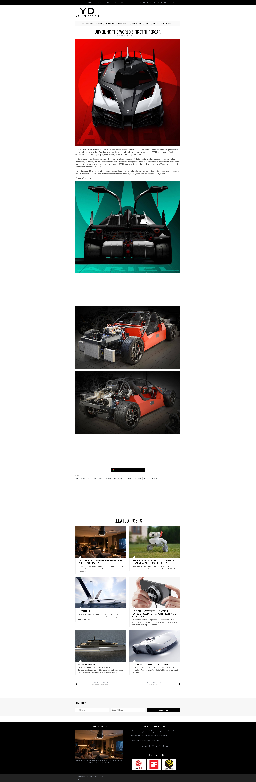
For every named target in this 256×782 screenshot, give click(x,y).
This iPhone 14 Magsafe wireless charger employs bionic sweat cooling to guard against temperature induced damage (154, 614)
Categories (89, 2)
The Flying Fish (84, 611)
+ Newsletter (168, 24)
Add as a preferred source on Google (129, 470)
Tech (100, 24)
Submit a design (103, 2)
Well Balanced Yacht (86, 664)
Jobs (121, 2)
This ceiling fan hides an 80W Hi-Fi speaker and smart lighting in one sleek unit (99, 761)
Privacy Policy (155, 740)
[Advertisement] (144, 12)
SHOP (114, 2)
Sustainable (137, 24)
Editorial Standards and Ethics (140, 740)
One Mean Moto (154, 683)
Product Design (88, 24)
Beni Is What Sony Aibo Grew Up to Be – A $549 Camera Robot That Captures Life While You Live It (154, 561)
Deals (148, 24)
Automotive (110, 24)
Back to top (81, 779)
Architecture (123, 24)
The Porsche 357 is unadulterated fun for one (151, 664)
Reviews (157, 24)
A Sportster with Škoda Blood (101, 683)
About (79, 2)
